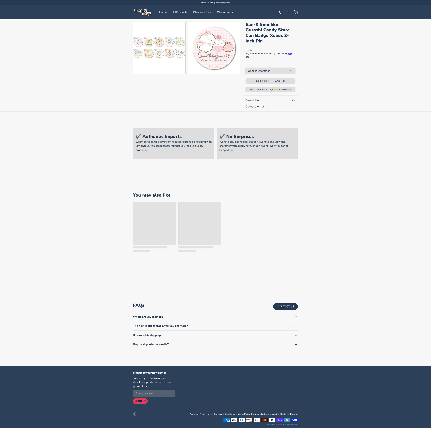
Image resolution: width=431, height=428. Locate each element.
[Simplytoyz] (143, 12)
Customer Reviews (289, 414)
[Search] (279, 12)
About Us (194, 414)
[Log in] (287, 12)
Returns (255, 414)
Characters (223, 12)
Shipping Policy (243, 414)
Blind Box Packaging (269, 414)
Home (163, 12)
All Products (180, 12)
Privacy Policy (206, 414)
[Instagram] (134, 414)
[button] (270, 81)
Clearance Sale (202, 12)
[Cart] (295, 12)
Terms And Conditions (224, 414)
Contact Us (285, 306)
